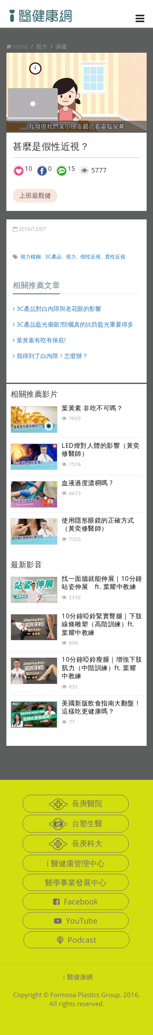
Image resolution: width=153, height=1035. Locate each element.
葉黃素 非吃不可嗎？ (92, 408)
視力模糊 (30, 256)
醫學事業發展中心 (75, 882)
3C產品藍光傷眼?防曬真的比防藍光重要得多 (74, 324)
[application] (76, 92)
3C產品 (53, 256)
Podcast (82, 940)
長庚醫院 (87, 803)
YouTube (81, 921)
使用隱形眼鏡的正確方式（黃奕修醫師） (98, 524)
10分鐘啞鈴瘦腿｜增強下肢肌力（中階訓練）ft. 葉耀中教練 (102, 667)
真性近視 (115, 256)
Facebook (81, 901)
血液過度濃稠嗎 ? (87, 482)
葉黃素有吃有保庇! (40, 340)
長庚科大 (87, 843)
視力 (71, 256)
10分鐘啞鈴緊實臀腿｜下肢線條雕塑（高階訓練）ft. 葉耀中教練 (102, 624)
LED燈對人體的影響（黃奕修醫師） (101, 449)
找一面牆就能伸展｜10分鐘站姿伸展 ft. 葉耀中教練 (102, 582)
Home (20, 46)
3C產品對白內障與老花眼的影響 (58, 308)
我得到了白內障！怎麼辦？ (51, 356)
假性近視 (90, 256)
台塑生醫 (87, 823)
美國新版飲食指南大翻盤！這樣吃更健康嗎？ (101, 707)
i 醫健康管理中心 (76, 863)
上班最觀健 (35, 195)
